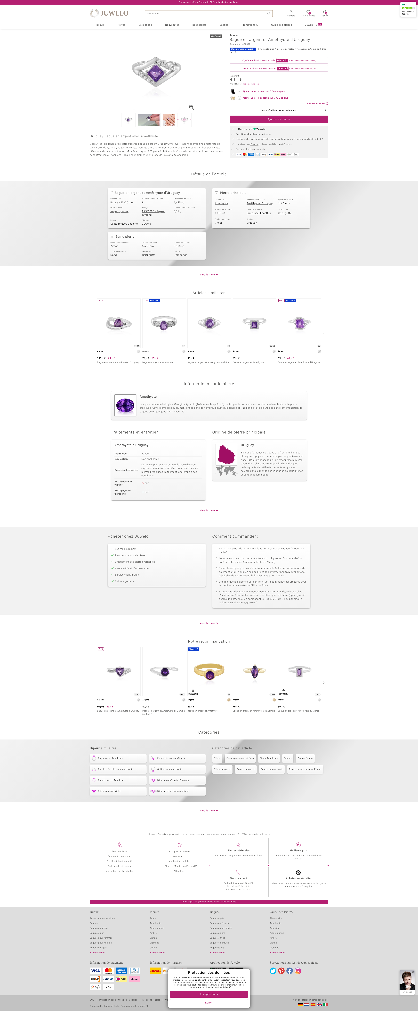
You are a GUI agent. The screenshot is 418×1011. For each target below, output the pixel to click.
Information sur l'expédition (119, 871)
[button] (291, 14)
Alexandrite (276, 918)
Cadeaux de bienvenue (120, 866)
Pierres (121, 25)
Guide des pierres (281, 25)
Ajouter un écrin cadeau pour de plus (265, 98)
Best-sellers (199, 25)
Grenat (153, 947)
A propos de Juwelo (179, 851)
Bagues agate (217, 918)
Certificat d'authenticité (119, 861)
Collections (145, 25)
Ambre (153, 933)
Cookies (133, 1000)
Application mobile (179, 861)
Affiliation (179, 871)
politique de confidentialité (215, 987)
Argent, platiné (119, 211)
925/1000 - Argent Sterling (153, 213)
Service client (238, 878)
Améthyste (221, 203)
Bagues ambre (217, 933)
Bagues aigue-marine (221, 928)
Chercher (269, 13)
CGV (92, 1000)
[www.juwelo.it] (325, 1004)
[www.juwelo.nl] (306, 1004)
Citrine (153, 938)
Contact (169, 1000)
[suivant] (323, 334)
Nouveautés (172, 25)
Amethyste (155, 923)
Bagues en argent (246, 769)
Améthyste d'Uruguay (260, 203)
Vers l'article (207, 275)
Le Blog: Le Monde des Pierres (177, 866)
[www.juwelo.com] (319, 1004)
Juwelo (146, 224)
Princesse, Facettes (259, 213)
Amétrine (275, 928)
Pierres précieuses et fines (240, 758)
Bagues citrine (217, 938)
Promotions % (250, 25)
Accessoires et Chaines (102, 918)
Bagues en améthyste (272, 769)
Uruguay (252, 223)
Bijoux (100, 25)
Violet (218, 223)
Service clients (119, 851)
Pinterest (281, 971)
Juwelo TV (313, 25)
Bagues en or (97, 933)
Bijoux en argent (222, 769)
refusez (198, 982)
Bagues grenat (217, 947)
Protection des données (111, 1000)
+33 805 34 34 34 (241, 886)
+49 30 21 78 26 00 (241, 889)
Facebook (289, 971)
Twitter (273, 971)
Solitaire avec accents (124, 224)
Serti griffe (285, 213)
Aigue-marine (157, 928)
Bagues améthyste (220, 923)
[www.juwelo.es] (313, 1004)
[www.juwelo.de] (300, 1004)
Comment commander (119, 856)
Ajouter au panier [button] (279, 119)
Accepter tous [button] (209, 994)
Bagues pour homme (101, 942)
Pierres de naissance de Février (305, 769)
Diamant (154, 942)
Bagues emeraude (219, 942)
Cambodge (180, 255)
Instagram (298, 971)
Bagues (224, 25)
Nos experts (179, 856)
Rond (113, 255)
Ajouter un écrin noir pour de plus (264, 91)
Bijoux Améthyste (269, 758)
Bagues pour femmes (101, 938)
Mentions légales (151, 1000)
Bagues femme (305, 758)
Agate (153, 918)
